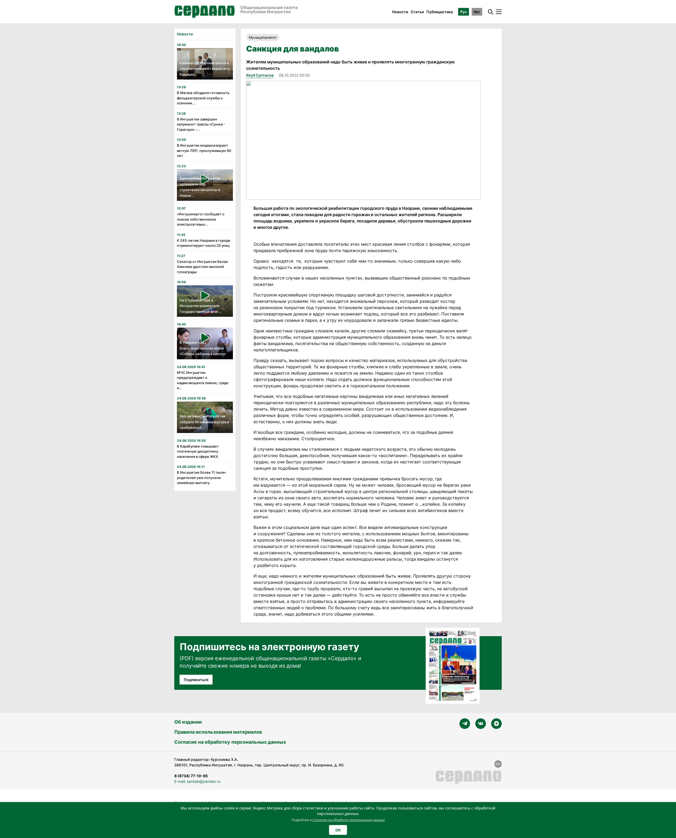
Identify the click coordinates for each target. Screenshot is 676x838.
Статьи (417, 12)
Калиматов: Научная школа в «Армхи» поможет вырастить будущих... (205, 68)
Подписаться (196, 679)
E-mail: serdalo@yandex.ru (197, 781)
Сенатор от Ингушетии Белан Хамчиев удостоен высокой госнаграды (202, 266)
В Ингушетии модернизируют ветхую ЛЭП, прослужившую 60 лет (204, 150)
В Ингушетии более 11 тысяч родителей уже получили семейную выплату (201, 477)
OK (338, 829)
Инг (477, 12)
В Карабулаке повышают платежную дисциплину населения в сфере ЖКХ (198, 451)
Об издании (188, 722)
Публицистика (439, 12)
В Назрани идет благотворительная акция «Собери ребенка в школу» (203, 348)
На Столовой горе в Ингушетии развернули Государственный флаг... (200, 306)
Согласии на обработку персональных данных (348, 820)
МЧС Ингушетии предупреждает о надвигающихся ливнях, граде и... (202, 380)
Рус (463, 12)
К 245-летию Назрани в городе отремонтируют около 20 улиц (203, 243)
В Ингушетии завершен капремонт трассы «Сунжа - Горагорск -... (201, 124)
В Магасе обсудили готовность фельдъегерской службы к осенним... (203, 98)
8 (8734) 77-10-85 (191, 776)
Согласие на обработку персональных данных (230, 742)
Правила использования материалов (218, 732)
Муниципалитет (263, 37)
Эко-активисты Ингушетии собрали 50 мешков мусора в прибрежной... (204, 422)
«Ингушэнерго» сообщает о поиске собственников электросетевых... (200, 219)
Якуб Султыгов (260, 75)
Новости (400, 12)
